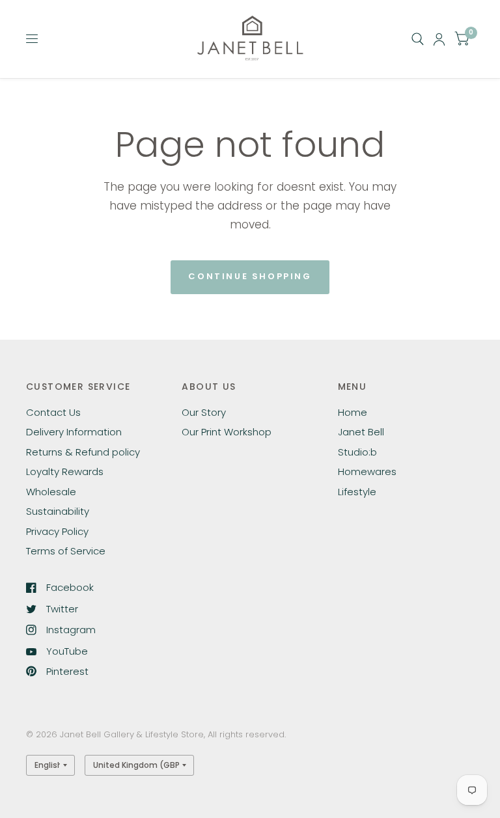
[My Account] (439, 39)
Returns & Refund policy (83, 452)
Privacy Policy (57, 531)
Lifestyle (357, 491)
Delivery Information (74, 432)
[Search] (417, 39)
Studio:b (357, 452)
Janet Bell (361, 432)
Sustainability (57, 511)
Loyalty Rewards (65, 471)
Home (352, 412)
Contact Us (53, 412)
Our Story (204, 412)
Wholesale (51, 491)
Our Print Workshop (226, 432)
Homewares (367, 471)
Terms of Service (65, 551)
